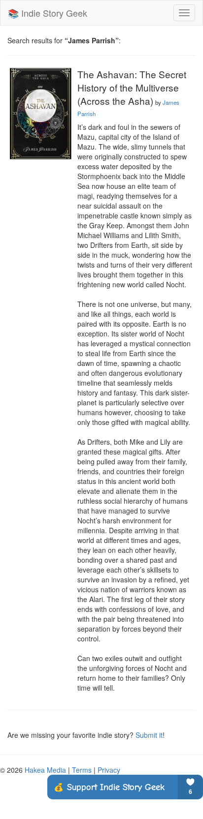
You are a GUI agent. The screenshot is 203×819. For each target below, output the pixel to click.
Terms (82, 770)
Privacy (109, 770)
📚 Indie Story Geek (47, 12)
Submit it (149, 735)
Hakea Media (45, 770)
